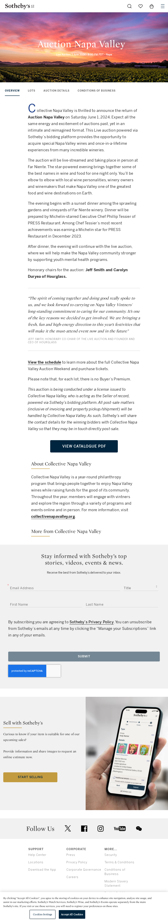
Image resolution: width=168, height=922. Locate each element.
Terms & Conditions (119, 862)
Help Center (37, 855)
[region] (84, 907)
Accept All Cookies (72, 914)
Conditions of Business (97, 90)
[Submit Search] (129, 6)
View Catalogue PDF (84, 446)
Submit (84, 656)
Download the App (42, 869)
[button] (84, 464)
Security (110, 855)
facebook (84, 829)
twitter (68, 828)
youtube (120, 828)
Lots (31, 90)
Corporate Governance (83, 869)
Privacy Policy (76, 862)
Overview (12, 90)
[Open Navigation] (163, 6)
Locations (35, 862)
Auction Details (56, 90)
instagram (101, 829)
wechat (139, 828)
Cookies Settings (42, 914)
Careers (72, 877)
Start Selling (30, 777)
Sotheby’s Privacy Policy (91, 622)
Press (70, 855)
